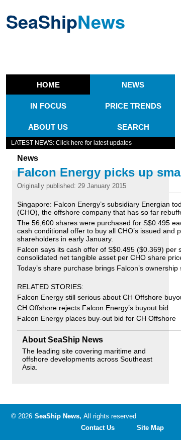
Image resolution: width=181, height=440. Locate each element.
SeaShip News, (58, 416)
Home (48, 84)
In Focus (48, 106)
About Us (48, 127)
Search (133, 127)
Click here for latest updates (94, 142)
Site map (150, 427)
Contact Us (98, 427)
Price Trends (133, 106)
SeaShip (65, 21)
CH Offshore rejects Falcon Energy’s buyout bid (92, 308)
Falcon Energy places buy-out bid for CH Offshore (96, 318)
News (133, 84)
